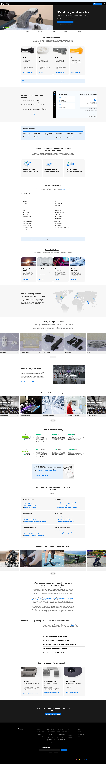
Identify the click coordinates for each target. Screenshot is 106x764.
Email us (79, 731)
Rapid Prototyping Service (51, 742)
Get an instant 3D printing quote (65, 21)
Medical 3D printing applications (64, 519)
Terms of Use (70, 737)
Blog (68, 738)
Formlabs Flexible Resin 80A (28, 229)
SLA (70, 47)
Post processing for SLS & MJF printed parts (67, 533)
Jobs (68, 729)
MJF (54, 47)
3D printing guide (60, 732)
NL (87, 759)
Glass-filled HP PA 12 (59, 203)
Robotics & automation (75, 258)
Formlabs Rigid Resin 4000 (28, 227)
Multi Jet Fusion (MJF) (48, 599)
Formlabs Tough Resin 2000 (28, 225)
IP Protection (39, 734)
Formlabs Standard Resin (27, 221)
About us (38, 729)
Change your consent (39, 759)
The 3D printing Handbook (62, 731)
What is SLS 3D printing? (30, 507)
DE (80, 759)
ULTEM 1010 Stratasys (59, 218)
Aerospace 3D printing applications (65, 518)
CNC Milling (49, 732)
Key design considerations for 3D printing (66, 502)
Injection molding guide (61, 736)
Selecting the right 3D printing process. (63, 81)
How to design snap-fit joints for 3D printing (67, 507)
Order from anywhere (61, 739)
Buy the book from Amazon (40, 475)
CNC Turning (49, 734)
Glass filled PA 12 (26, 201)
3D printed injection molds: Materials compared (35, 521)
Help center (80, 732)
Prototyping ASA (26, 208)
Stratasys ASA (57, 214)
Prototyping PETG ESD (27, 216)
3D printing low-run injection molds (65, 516)
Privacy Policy (70, 735)
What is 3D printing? (29, 502)
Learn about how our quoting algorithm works (32, 114)
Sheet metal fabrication (48, 667)
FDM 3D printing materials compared (32, 518)
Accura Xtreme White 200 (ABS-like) (62, 227)
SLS (38, 47)
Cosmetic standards (68, 159)
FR (84, 759)
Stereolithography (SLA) (60, 598)
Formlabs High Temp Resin (28, 231)
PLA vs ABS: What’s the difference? (32, 516)
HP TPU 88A (57, 205)
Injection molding (68, 667)
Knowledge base (60, 729)
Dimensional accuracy (47, 159)
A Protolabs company (40, 736)
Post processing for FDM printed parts (65, 530)
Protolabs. (63, 189)
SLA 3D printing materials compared (32, 519)
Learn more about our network (28, 309)
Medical (39, 258)
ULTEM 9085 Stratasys (59, 212)
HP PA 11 (56, 201)
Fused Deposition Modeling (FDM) (46, 598)
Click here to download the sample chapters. (47, 470)
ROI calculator (59, 741)
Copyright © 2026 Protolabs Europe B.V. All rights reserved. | (30, 759)
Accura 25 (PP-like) (58, 223)
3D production (64, 327)
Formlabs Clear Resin (27, 223)
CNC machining (24, 667)
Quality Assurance (40, 732)
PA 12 (24, 199)
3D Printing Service (50, 729)
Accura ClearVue (58, 225)
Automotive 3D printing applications (65, 521)
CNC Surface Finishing (51, 736)
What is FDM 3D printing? (30, 503)
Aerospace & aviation (26, 258)
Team (69, 731)
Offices (79, 729)
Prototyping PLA (26, 214)
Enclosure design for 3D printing (64, 505)
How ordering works (40, 731)
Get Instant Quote (81, 734)
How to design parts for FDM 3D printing (66, 503)
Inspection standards (25, 159)
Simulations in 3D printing (30, 532)
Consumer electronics (58, 258)
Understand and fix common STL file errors (34, 533)
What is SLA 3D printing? (30, 505)
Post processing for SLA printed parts (65, 532)
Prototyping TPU (26, 210)
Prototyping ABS (26, 212)
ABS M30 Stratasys (58, 216)
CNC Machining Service (51, 731)
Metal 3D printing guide (61, 737)
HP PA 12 (56, 199)
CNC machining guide (61, 734)
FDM (22, 47)
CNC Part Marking (50, 737)
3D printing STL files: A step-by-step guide (34, 535)
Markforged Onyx (58, 210)
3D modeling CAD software (30, 530)
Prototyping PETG (26, 206)
